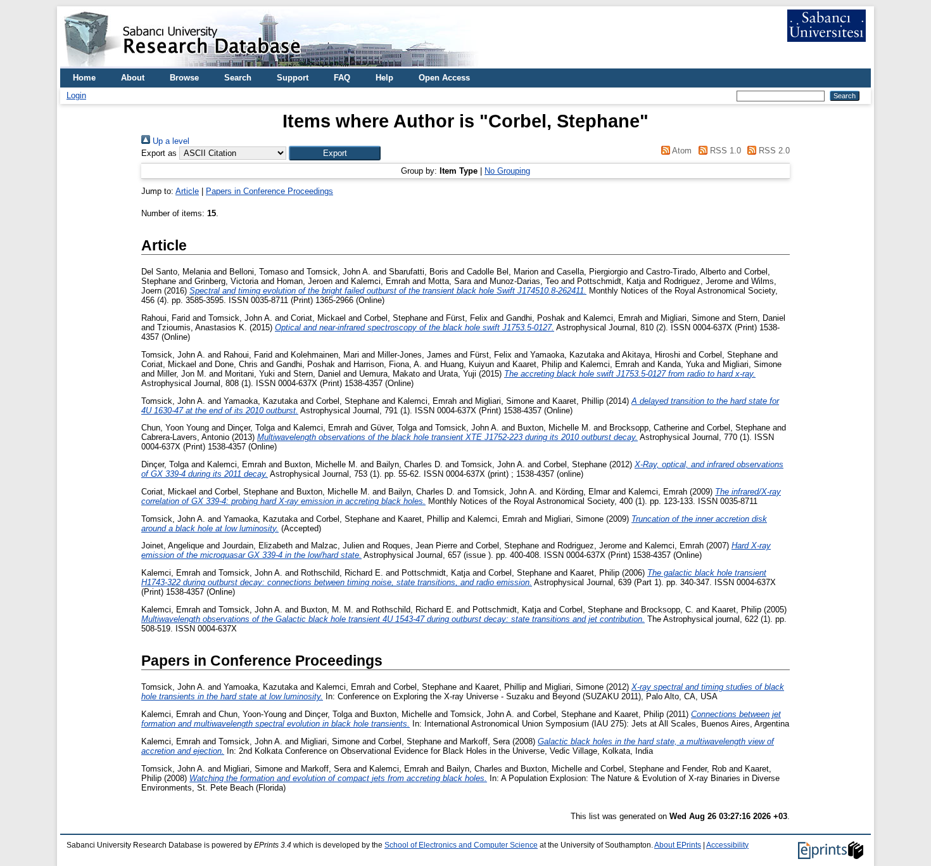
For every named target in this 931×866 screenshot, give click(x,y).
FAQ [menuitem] (342, 77)
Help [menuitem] (384, 77)
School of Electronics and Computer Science (461, 845)
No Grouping (507, 171)
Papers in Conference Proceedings (269, 191)
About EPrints (677, 845)
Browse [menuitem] (184, 77)
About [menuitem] (132, 77)
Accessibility (727, 845)
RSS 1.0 (723, 150)
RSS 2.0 (773, 150)
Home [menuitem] (84, 77)
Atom (681, 150)
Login (76, 95)
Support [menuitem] (292, 77)
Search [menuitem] (237, 77)
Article (187, 191)
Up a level (169, 141)
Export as (159, 153)
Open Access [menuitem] (444, 77)
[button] (335, 153)
